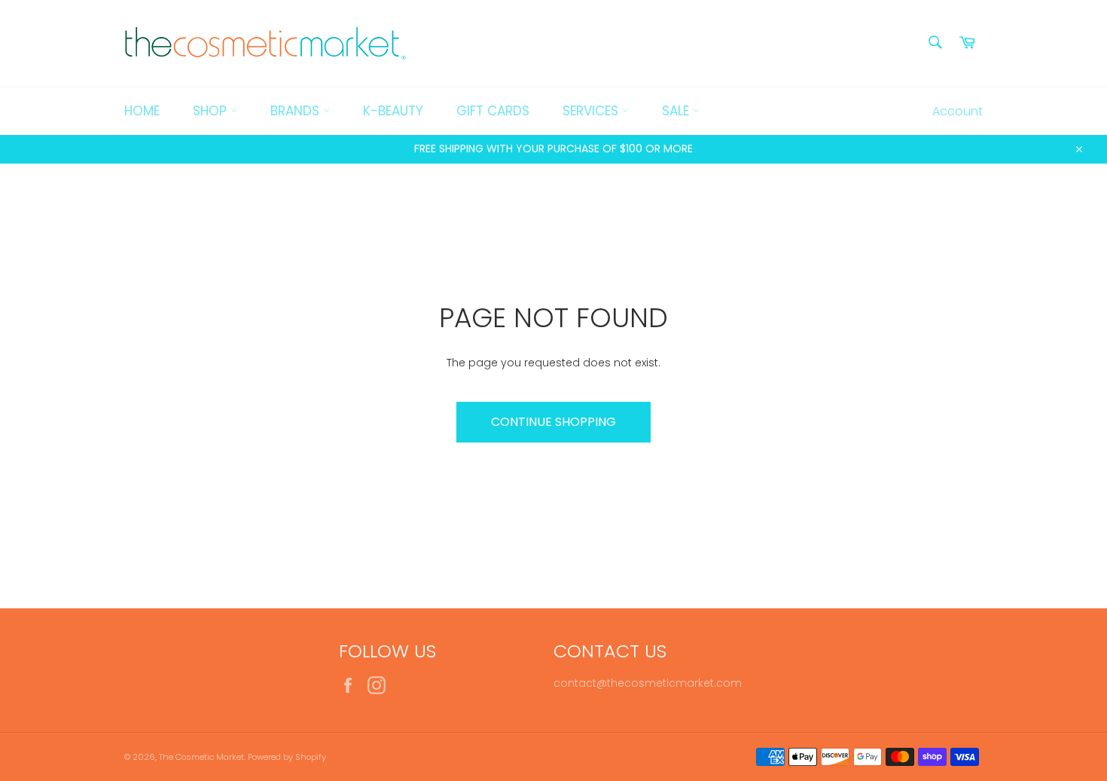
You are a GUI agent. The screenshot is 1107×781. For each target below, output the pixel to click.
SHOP (211, 111)
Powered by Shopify (287, 757)
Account (957, 111)
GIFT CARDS (492, 111)
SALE (677, 111)
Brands (296, 111)
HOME (142, 111)
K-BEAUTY (393, 111)
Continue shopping (553, 421)
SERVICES (592, 111)
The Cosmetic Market (201, 757)
